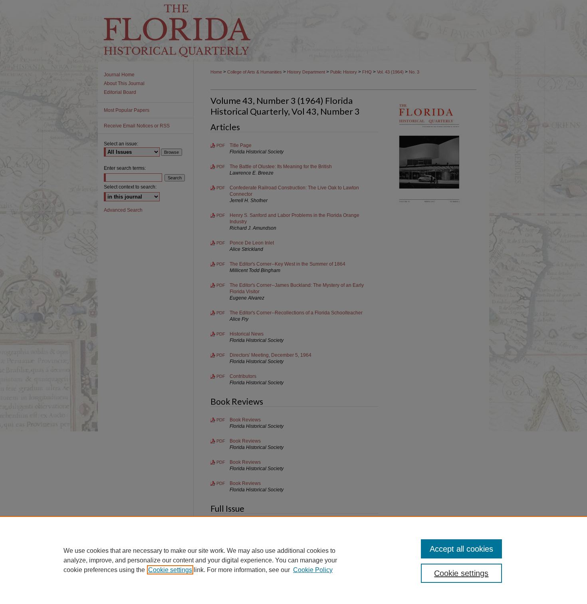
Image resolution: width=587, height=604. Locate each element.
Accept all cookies (461, 548)
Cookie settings (170, 569)
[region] (293, 560)
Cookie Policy (313, 569)
